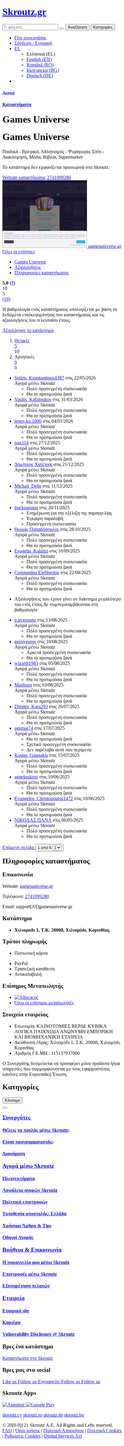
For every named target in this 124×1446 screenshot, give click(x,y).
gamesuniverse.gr (36, 886)
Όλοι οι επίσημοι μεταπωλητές (44, 1002)
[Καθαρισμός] (61, 28)
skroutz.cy (12, 1414)
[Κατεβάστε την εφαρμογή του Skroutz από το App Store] (14, 1404)
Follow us (28, 1381)
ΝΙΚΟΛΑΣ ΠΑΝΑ (32, 820)
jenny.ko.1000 (28, 421)
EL (17, 48)
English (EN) (39, 59)
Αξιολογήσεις (27, 267)
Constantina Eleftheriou (36, 572)
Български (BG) (42, 70)
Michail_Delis (27, 486)
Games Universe (30, 261)
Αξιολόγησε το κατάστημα (28, 330)
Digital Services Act (63, 1435)
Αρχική (8, 92)
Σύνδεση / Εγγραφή (33, 43)
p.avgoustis (25, 620)
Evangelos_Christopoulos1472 (43, 798)
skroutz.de (53, 1414)
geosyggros (25, 641)
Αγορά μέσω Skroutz (28, 1166)
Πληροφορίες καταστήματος (41, 272)
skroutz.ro (32, 1414)
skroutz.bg (74, 1414)
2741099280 (59, 177)
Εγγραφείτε (49, 1381)
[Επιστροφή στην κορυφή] (4, 1108)
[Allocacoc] (26, 997)
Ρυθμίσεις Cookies (23, 1435)
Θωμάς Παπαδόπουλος (36, 529)
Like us (10, 1381)
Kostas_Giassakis (31, 755)
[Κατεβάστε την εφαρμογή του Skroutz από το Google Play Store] (40, 1404)
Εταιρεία (13, 1298)
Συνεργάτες (16, 1117)
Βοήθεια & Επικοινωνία (32, 1250)
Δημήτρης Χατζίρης (33, 464)
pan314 (21, 442)
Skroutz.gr (24, 11)
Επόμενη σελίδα (18, 847)
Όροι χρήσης (27, 1430)
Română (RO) (40, 64)
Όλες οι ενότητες (18, 251)
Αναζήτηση (77, 27)
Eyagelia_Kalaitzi (31, 550)
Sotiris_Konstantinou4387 (39, 377)
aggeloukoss (26, 776)
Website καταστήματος (24, 177)
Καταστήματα (16, 104)
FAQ (7, 1430)
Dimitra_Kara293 (31, 706)
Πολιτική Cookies (104, 1430)
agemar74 (23, 728)
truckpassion (26, 507)
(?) (12, 282)
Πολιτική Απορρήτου (63, 1430)
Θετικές (21, 340)
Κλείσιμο (12, 1100)
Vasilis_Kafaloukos (32, 399)
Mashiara (23, 684)
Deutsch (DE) (39, 75)
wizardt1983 (26, 663)
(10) (6, 299)
